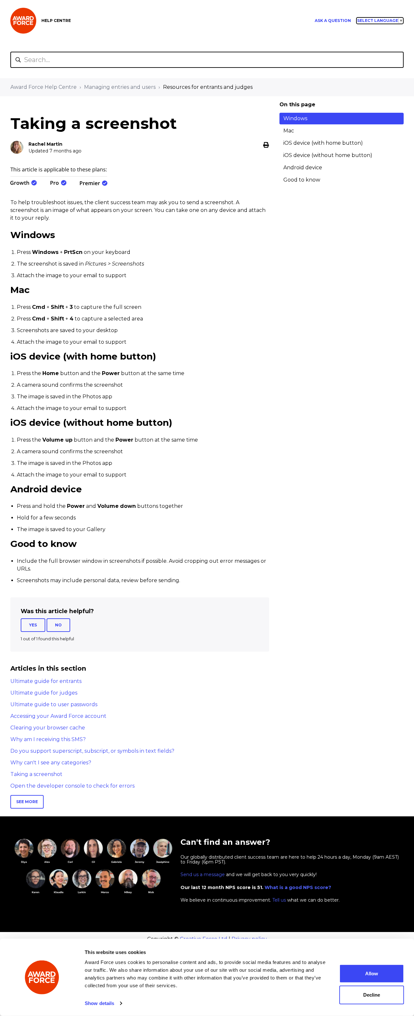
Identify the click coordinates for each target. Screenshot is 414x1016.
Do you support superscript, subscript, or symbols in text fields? (92, 751)
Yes (33, 625)
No (58, 625)
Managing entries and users (120, 87)
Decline (371, 994)
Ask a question (333, 20)
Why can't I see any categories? (50, 762)
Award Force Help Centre (43, 87)
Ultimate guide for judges (43, 693)
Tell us (279, 900)
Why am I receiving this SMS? (48, 739)
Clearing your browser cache (47, 728)
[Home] (23, 21)
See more (27, 801)
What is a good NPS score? (298, 887)
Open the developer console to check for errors (72, 786)
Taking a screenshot (36, 774)
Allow (371, 973)
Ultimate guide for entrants (46, 681)
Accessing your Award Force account (58, 716)
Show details (99, 1003)
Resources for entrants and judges (208, 87)
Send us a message (202, 874)
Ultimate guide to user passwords (53, 704)
